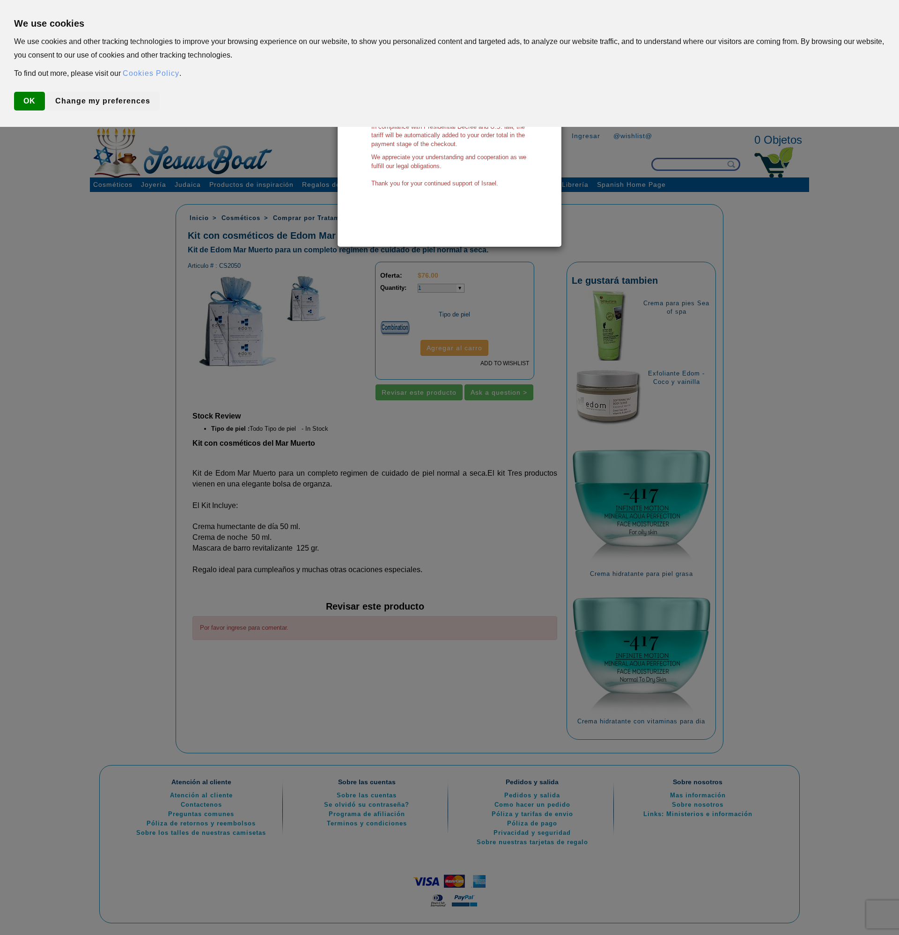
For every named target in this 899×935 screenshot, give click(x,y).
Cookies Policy (151, 73)
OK (29, 101)
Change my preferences (102, 101)
